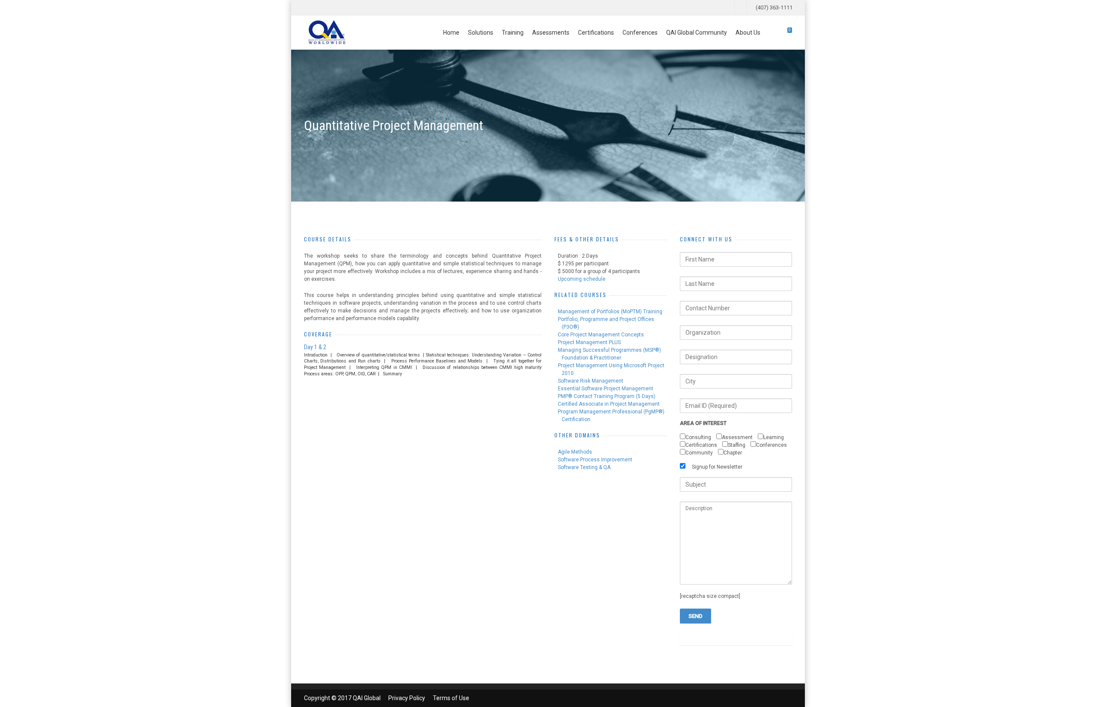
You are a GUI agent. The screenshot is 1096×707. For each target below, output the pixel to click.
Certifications (596, 32)
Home (451, 32)
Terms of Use (451, 698)
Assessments (550, 32)
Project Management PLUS (589, 342)
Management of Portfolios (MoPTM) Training (610, 312)
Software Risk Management (590, 381)
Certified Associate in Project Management (609, 404)
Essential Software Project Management (605, 389)
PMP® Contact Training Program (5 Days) (606, 396)
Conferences (640, 32)
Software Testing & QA (584, 467)
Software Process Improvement (595, 460)
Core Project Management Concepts (601, 335)
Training (513, 32)
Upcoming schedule (581, 279)
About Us (748, 32)
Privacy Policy (406, 698)
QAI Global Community (696, 32)
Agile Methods (575, 452)
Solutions (480, 32)
